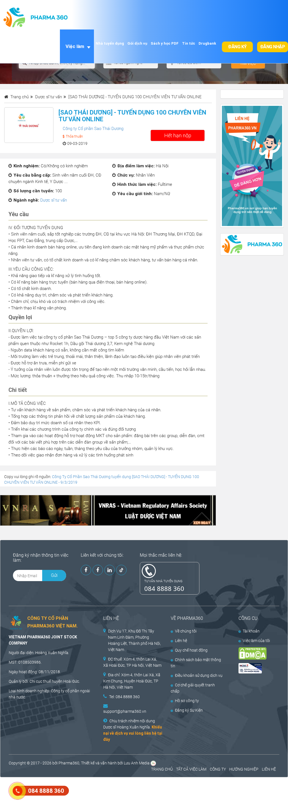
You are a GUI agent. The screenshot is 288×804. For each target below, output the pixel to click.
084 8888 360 (164, 588)
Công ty (57, 691)
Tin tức (188, 43)
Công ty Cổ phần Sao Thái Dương (93, 128)
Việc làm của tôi (256, 640)
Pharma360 (68, 763)
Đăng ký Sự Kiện (189, 710)
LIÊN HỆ (269, 769)
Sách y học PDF (165, 43)
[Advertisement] (102, 790)
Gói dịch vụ (137, 43)
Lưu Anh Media (137, 763)
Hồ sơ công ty (187, 700)
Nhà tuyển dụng (110, 43)
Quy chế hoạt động (191, 650)
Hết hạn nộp (177, 135)
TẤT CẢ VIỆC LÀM (191, 769)
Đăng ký (237, 46)
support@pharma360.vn (124, 711)
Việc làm (75, 46)
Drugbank (207, 43)
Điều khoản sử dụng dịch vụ (198, 675)
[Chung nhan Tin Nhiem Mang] (254, 668)
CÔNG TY (218, 769)
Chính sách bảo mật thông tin (196, 662)
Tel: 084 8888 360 (124, 697)
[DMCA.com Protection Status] (254, 653)
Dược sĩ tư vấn (53, 200)
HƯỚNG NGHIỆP (243, 769)
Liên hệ (181, 640)
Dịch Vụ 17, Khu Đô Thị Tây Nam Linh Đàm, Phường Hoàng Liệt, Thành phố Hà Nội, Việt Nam (134, 640)
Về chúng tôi (186, 631)
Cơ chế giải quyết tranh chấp (193, 688)
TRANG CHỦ (162, 769)
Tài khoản (251, 631)
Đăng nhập (272, 46)
